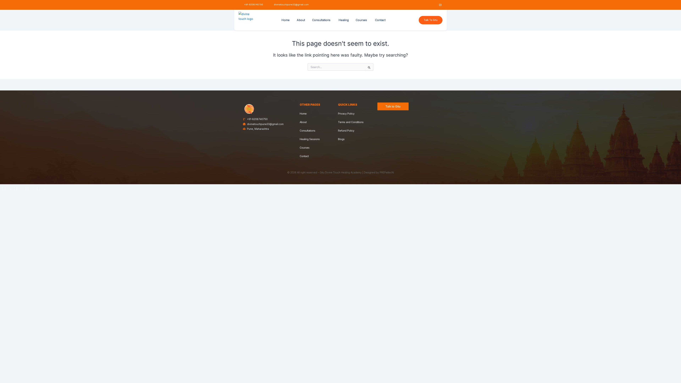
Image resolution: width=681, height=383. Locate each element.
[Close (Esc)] (40, 187)
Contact (380, 20)
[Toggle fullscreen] (17, 187)
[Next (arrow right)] (17, 193)
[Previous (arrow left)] (5, 193)
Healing (344, 20)
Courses (361, 20)
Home (285, 20)
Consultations (321, 20)
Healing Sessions (310, 139)
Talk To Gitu (431, 20)
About (301, 20)
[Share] (28, 187)
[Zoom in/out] (5, 187)
